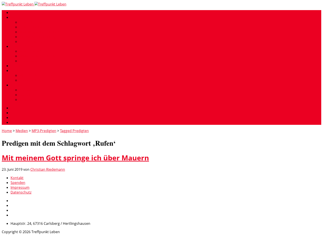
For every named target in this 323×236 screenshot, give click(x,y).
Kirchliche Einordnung (37, 36)
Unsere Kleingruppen (37, 27)
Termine (17, 65)
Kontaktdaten (30, 89)
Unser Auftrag (31, 22)
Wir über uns (21, 17)
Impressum (28, 99)
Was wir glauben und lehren (42, 31)
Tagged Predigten (74, 130)
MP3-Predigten (31, 75)
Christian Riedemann (47, 169)
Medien (17, 70)
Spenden (26, 94)
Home (16, 12)
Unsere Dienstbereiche (30, 46)
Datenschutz (21, 192)
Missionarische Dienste (38, 56)
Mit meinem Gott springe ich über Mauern (75, 157)
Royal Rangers (31, 60)
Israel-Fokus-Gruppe (36, 51)
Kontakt (17, 85)
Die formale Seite (33, 41)
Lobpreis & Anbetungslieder (42, 80)
